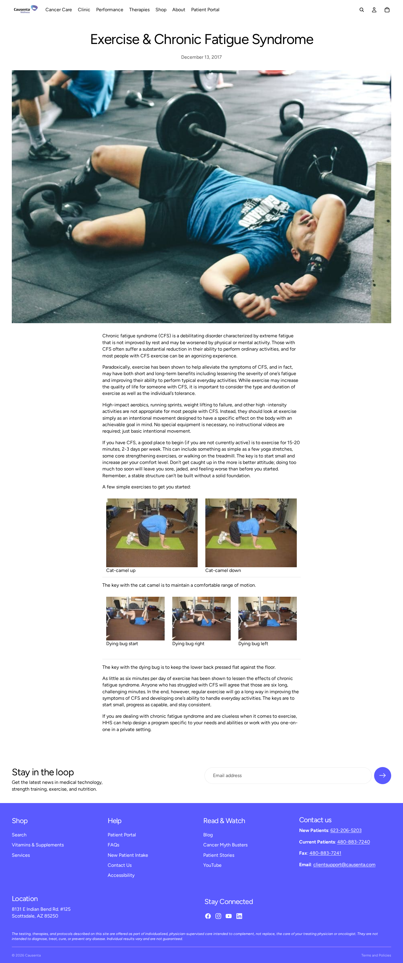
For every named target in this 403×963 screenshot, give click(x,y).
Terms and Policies (376, 955)
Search (19, 835)
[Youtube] (228, 916)
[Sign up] (382, 775)
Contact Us (120, 865)
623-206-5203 (346, 830)
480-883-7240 (353, 842)
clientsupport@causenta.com (344, 864)
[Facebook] (208, 916)
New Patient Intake (128, 855)
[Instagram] (218, 916)
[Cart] (387, 9)
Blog (208, 835)
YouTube (212, 865)
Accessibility (121, 875)
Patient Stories (218, 855)
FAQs (113, 845)
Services (21, 855)
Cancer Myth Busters (225, 845)
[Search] (361, 9)
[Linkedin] (239, 916)
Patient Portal (122, 835)
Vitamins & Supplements (38, 845)
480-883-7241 (325, 853)
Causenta (33, 955)
